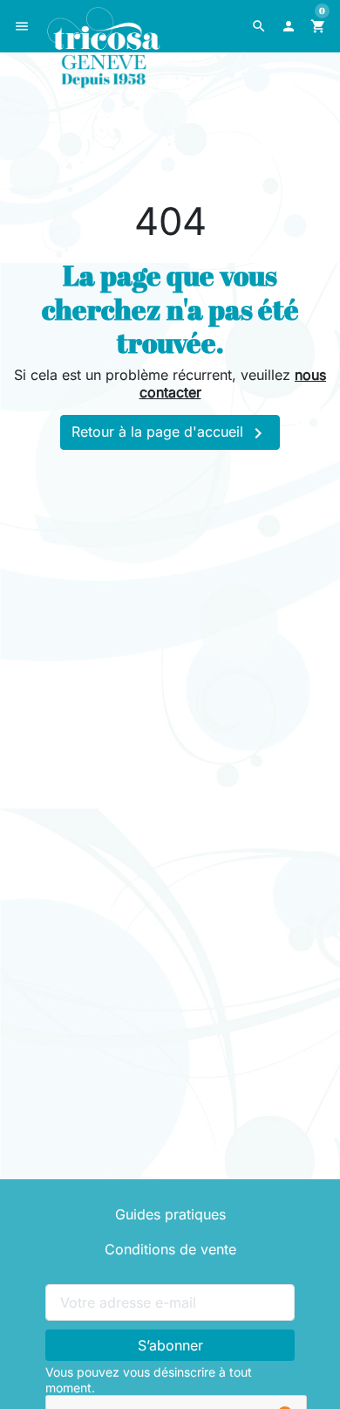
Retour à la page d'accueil (170, 433)
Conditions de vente (170, 1249)
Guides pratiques (170, 1214)
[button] (259, 26)
